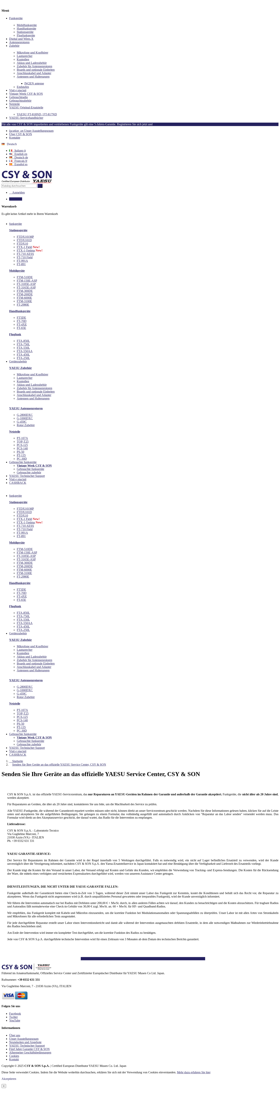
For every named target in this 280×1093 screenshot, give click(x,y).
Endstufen (23, 86)
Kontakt (14, 1059)
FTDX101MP (25, 236)
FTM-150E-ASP (27, 280)
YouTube (14, 1020)
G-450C (22, 421)
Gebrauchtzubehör (20, 100)
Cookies (14, 1056)
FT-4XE (22, 324)
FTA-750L (23, 344)
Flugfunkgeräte (26, 35)
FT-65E (21, 328)
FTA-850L (23, 340)
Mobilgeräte (17, 270)
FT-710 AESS (25, 254)
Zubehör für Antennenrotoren (34, 66)
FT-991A (22, 260)
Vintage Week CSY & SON (26, 93)
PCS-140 (22, 448)
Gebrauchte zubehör (29, 472)
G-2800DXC (25, 414)
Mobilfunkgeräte (27, 25)
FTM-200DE (25, 294)
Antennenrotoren (19, 42)
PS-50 (20, 451)
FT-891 (21, 264)
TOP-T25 (23, 441)
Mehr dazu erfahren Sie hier (193, 1072)
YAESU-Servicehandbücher (26, 117)
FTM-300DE (25, 291)
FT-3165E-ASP (26, 287)
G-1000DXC (25, 418)
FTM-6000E (24, 297)
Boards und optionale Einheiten (36, 69)
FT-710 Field (25, 257)
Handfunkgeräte (26, 28)
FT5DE (21, 317)
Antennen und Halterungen (33, 76)
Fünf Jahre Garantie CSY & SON (29, 1049)
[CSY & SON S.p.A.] (27, 182)
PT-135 (21, 455)
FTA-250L (23, 358)
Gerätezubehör (18, 633)
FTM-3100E (24, 301)
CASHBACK (17, 754)
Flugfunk (15, 334)
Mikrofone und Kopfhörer (32, 52)
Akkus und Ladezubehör (32, 62)
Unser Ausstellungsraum (31, 130)
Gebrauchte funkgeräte (30, 469)
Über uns (14, 1035)
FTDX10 (22, 243)
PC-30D (22, 458)
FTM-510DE (25, 277)
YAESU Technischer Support (27, 747)
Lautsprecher (24, 56)
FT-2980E (23, 304)
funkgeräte (15, 495)
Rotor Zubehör (26, 425)
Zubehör (14, 45)
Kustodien (23, 59)
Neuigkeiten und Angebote (25, 1042)
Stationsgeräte (25, 32)
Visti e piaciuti (17, 90)
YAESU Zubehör (20, 368)
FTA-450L (23, 354)
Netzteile (14, 104)
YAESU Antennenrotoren (26, 408)
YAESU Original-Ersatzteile (26, 107)
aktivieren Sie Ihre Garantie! (171, 124)
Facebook (15, 1013)
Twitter (13, 1017)
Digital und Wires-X (21, 38)
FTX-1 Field (24, 247)
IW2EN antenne (34, 83)
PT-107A (22, 438)
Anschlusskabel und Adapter (34, 73)
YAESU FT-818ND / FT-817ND (37, 114)
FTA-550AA (25, 351)
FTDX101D (24, 240)
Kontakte (14, 137)
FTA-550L (23, 347)
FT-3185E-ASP (26, 284)
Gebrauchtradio (18, 97)
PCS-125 (22, 445)
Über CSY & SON (20, 134)
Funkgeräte (16, 18)
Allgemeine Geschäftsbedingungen (30, 1052)
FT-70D (21, 321)
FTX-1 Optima (26, 250)
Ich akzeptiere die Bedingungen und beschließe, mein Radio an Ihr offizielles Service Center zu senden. (143, 958)
